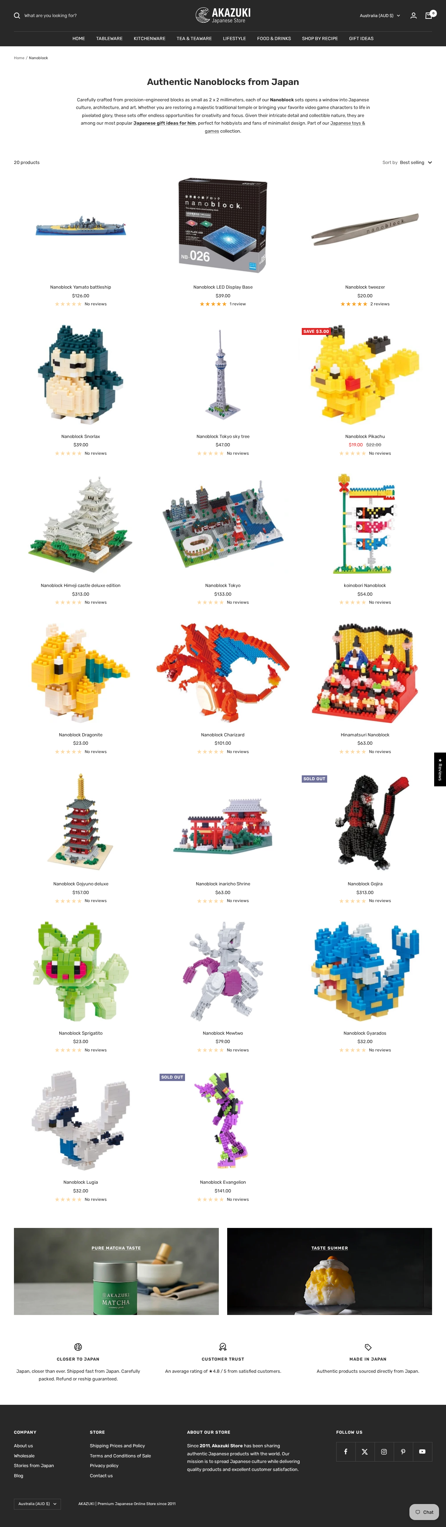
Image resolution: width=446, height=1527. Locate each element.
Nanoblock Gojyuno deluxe (80, 883)
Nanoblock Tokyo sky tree (223, 436)
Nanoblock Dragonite (80, 734)
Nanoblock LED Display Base (223, 287)
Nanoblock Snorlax (80, 436)
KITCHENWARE (150, 38)
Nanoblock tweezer (365, 287)
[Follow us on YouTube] (422, 1451)
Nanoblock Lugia (80, 1182)
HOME (78, 38)
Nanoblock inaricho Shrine (223, 883)
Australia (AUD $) (376, 15)
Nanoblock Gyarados (365, 1033)
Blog (18, 1475)
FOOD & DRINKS (274, 38)
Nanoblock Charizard (223, 734)
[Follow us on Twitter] (365, 1451)
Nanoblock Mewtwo (223, 1033)
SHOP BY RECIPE (320, 38)
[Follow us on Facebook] (345, 1451)
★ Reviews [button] (440, 769)
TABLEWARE (109, 38)
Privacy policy (104, 1465)
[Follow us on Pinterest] (403, 1451)
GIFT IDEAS (361, 38)
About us (23, 1445)
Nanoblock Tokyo (222, 585)
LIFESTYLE (234, 38)
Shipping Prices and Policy (117, 1445)
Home (19, 58)
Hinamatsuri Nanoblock (365, 734)
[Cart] (428, 16)
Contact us (101, 1475)
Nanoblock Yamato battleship (80, 287)
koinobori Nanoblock (365, 585)
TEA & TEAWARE (194, 38)
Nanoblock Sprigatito (80, 1033)
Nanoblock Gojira (365, 883)
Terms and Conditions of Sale (120, 1455)
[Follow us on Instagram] (384, 1451)
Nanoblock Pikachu (365, 436)
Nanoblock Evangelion (223, 1182)
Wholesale (24, 1455)
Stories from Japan (34, 1465)
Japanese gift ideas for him (164, 123)
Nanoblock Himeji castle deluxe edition (81, 585)
